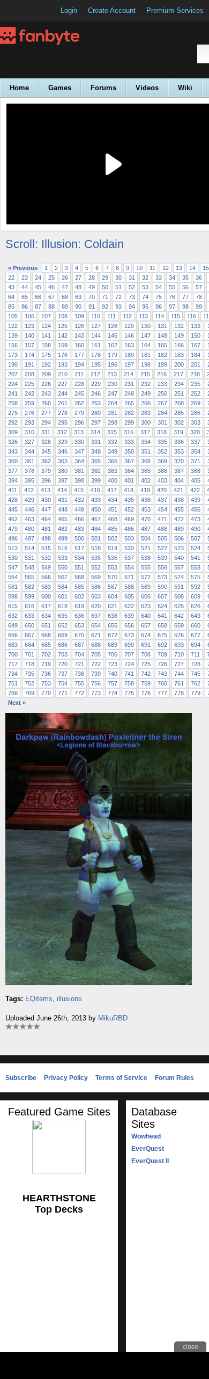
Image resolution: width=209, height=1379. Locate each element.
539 (162, 557)
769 (29, 693)
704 (79, 654)
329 (63, 442)
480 (29, 529)
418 (128, 490)
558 (195, 567)
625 (179, 606)
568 (79, 577)
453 (146, 509)
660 (195, 625)
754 (63, 683)
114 (159, 316)
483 (79, 529)
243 (46, 393)
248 (129, 393)
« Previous (23, 268)
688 (96, 644)
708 (146, 654)
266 (146, 403)
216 (162, 374)
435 (129, 500)
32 (145, 277)
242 (29, 393)
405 (195, 480)
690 (129, 644)
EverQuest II (150, 1161)
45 (38, 287)
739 (96, 673)
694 (195, 644)
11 (152, 268)
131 (162, 326)
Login (69, 10)
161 (96, 345)
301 (162, 422)
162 (112, 345)
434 (112, 500)
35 (185, 277)
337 (195, 442)
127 (96, 326)
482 (63, 529)
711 (195, 654)
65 (24, 297)
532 (46, 557)
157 (29, 345)
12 (165, 268)
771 (63, 693)
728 (195, 664)
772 (79, 693)
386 (162, 471)
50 (105, 287)
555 (146, 567)
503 (129, 538)
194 (79, 364)
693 (179, 644)
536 (112, 557)
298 (112, 422)
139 (13, 335)
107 (46, 316)
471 (162, 519)
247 (112, 393)
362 (46, 461)
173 (13, 355)
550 (63, 567)
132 (179, 326)
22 (11, 277)
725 (146, 664)
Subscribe (20, 1078)
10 (139, 268)
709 (162, 654)
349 (112, 451)
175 (46, 355)
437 (162, 500)
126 (79, 326)
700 (13, 654)
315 (112, 432)
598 (13, 596)
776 (146, 693)
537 (129, 557)
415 (79, 490)
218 (195, 374)
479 (13, 529)
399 (96, 480)
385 (146, 471)
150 (195, 335)
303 (195, 422)
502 (112, 538)
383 (112, 471)
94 (132, 306)
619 (79, 606)
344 (29, 451)
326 (13, 442)
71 (105, 297)
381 (79, 471)
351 (146, 451)
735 (29, 673)
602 (79, 596)
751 (13, 683)
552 (96, 567)
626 (195, 606)
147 (146, 335)
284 (162, 413)
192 (46, 364)
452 (129, 509)
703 (63, 654)
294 (46, 422)
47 (65, 287)
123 (29, 326)
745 (195, 673)
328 (46, 442)
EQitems (39, 999)
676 (179, 635)
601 (63, 596)
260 (46, 403)
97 (172, 306)
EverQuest (147, 1148)
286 (195, 413)
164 (146, 345)
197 (129, 364)
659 (179, 625)
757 (112, 683)
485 (112, 529)
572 (146, 577)
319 (178, 432)
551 (79, 567)
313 (79, 432)
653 (79, 625)
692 (162, 644)
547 (13, 567)
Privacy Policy (66, 1078)
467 (96, 519)
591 (179, 586)
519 (112, 548)
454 (162, 509)
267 (162, 403)
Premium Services (175, 10)
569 (96, 577)
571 (129, 577)
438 (179, 500)
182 (162, 355)
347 (79, 451)
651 (46, 625)
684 (29, 644)
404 (179, 480)
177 (79, 355)
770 (46, 693)
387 (179, 471)
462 (13, 519)
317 (145, 432)
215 (145, 374)
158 (46, 345)
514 (29, 548)
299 (129, 422)
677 (195, 635)
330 (79, 442)
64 (11, 297)
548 (29, 567)
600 (46, 596)
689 (112, 644)
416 (95, 490)
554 (129, 567)
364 (79, 461)
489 (179, 529)
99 (199, 306)
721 (79, 664)
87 (38, 306)
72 (118, 297)
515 (46, 548)
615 (13, 606)
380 (63, 471)
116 (191, 316)
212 (95, 374)
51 (118, 287)
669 (63, 635)
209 (46, 374)
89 (65, 306)
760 (162, 683)
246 (96, 393)
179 (112, 355)
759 (146, 683)
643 (195, 615)
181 (146, 355)
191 (29, 364)
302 (179, 422)
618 (63, 606)
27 (78, 277)
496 (13, 538)
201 (195, 364)
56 (185, 287)
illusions (69, 999)
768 (13, 693)
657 (146, 625)
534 (79, 557)
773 (96, 693)
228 (79, 384)
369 (162, 461)
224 (13, 384)
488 (162, 529)
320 (195, 432)
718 (29, 664)
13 (179, 268)
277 (46, 413)
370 (179, 461)
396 (46, 480)
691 (146, 644)
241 (13, 393)
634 (46, 615)
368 (146, 461)
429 (29, 500)
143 (79, 335)
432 (79, 500)
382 (96, 471)
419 (145, 490)
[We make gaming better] (34, 10)
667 (29, 635)
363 (63, 461)
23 (24, 277)
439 (195, 500)
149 (179, 335)
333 (129, 442)
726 (162, 664)
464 (46, 519)
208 (29, 374)
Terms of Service (121, 1078)
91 (91, 306)
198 (146, 364)
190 (13, 364)
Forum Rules (174, 1078)
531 (29, 557)
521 (146, 548)
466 (79, 519)
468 (112, 519)
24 (38, 277)
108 (63, 316)
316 (128, 432)
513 (13, 548)
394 (13, 480)
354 (195, 451)
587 (112, 586)
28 (91, 277)
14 (192, 268)
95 (145, 306)
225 (29, 384)
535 (96, 557)
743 (162, 673)
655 (112, 625)
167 (195, 345)
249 (146, 393)
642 (179, 615)
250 (162, 393)
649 (13, 625)
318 (162, 432)
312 (62, 432)
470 (146, 519)
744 (179, 673)
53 (145, 287)
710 (179, 654)
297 (96, 422)
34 (172, 277)
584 (63, 586)
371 (195, 461)
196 (112, 364)
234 (179, 384)
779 (195, 693)
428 (13, 500)
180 (129, 355)
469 (129, 519)
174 (29, 355)
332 (112, 442)
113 (143, 316)
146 (129, 335)
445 (13, 509)
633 (29, 615)
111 (111, 316)
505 (162, 538)
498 (46, 538)
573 (162, 577)
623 (146, 606)
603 (96, 596)
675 (162, 635)
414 (62, 490)
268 (179, 403)
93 (118, 306)
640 (146, 615)
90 (78, 306)
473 (195, 519)
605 (129, 596)
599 (29, 596)
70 (91, 297)
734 (13, 673)
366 (112, 461)
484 (96, 529)
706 (112, 654)
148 (162, 335)
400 (112, 480)
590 (162, 586)
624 (162, 606)
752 (29, 683)
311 (45, 432)
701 (29, 654)
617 (46, 606)
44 (24, 287)
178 (96, 355)
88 (51, 306)
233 (162, 384)
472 (179, 519)
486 (129, 529)
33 (158, 277)
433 (96, 500)
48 (78, 287)
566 (46, 577)
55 (172, 287)
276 (29, 413)
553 (112, 567)
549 (46, 567)
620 (96, 606)
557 (179, 567)
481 (46, 529)
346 (63, 451)
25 (51, 277)
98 (185, 306)
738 (79, 673)
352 (162, 451)
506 (179, 538)
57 (199, 287)
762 (195, 683)
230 (112, 384)
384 (129, 471)
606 (146, 596)
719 (46, 664)
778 (179, 693)
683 (13, 644)
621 (112, 606)
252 (195, 393)
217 (178, 374)
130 (146, 326)
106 (29, 316)
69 (78, 297)
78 (199, 297)
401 (129, 480)
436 (146, 500)
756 (96, 683)
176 (63, 355)
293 (29, 422)
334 (146, 442)
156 (13, 345)
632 (13, 615)
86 (24, 306)
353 (179, 451)
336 (179, 442)
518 (96, 548)
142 (63, 335)
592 (195, 586)
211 (79, 374)
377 (13, 471)
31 (132, 277)
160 (79, 345)
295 (63, 422)
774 (112, 693)
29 (105, 277)
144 (96, 335)
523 (179, 548)
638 (112, 615)
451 (112, 509)
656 (129, 625)
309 (13, 432)
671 (96, 635)
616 (29, 606)
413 (45, 490)
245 (79, 393)
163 (129, 345)
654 (96, 625)
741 (129, 673)
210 (63, 374)
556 (162, 567)
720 (63, 664)
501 (96, 538)
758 (129, 683)
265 (129, 403)
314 (95, 432)
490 (195, 529)
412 (29, 490)
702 (46, 654)
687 (79, 644)
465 (63, 519)
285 (179, 413)
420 (162, 490)
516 (63, 548)
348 (96, 451)
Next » (17, 702)
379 (46, 471)
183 (179, 355)
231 (129, 384)
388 (195, 471)
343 (13, 451)
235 (195, 384)
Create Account (112, 10)
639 (129, 615)
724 (129, 664)
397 (63, 480)
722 (96, 664)
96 (158, 306)
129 (129, 326)
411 (12, 490)
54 (158, 287)
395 (29, 480)
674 (146, 635)
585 (79, 586)
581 (13, 586)
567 (63, 577)
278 (63, 413)
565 (29, 577)
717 (13, 664)
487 (146, 529)
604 (112, 596)
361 (29, 461)
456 (195, 509)
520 (129, 548)
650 (29, 625)
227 (63, 384)
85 (11, 306)
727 (179, 664)
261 (63, 403)
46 (51, 287)
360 (13, 461)
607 (162, 596)
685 (46, 644)
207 (13, 374)
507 (195, 538)
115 (175, 316)
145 (112, 335)
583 (46, 586)
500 (79, 538)
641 (162, 615)
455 (179, 509)
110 (95, 316)
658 (162, 625)
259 (29, 403)
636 (79, 615)
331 (96, 442)
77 (185, 297)
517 (79, 548)
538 (146, 557)
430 (46, 500)
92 (105, 306)
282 (129, 413)
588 (129, 586)
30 (118, 277)
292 (13, 422)
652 (63, 625)
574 (179, 577)
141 (46, 335)
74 (145, 297)
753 (46, 683)
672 (112, 635)
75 (158, 297)
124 (46, 326)
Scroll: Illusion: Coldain (64, 244)
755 (79, 683)
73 (132, 297)
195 (96, 364)
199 (162, 364)
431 (63, 500)
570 (112, 577)
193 (63, 364)
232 (146, 384)
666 (13, 635)
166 (179, 345)
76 (172, 297)
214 (128, 374)
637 (96, 615)
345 (46, 451)
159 (63, 345)
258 (13, 403)
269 (195, 403)
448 (63, 509)
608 (179, 596)
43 (11, 287)
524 (195, 548)
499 (63, 538)
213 (112, 374)
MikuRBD (113, 1018)
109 (79, 316)
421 (178, 490)
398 (79, 480)
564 (13, 577)
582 (29, 586)
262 (79, 403)
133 (195, 326)
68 (65, 297)
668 (46, 635)
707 (129, 654)
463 (29, 519)
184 (195, 355)
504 (146, 538)
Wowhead (146, 1136)
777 (162, 693)
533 (63, 557)
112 (127, 316)
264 (112, 403)
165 (162, 345)
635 (63, 615)
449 (79, 509)
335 (162, 442)
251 (179, 393)
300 (146, 422)
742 (146, 673)
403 (162, 480)
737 (63, 673)
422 (195, 490)
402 (146, 480)
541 (195, 557)
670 (79, 635)
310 (29, 432)
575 (195, 577)
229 (96, 384)
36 (199, 277)
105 (13, 316)
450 (96, 509)
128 (112, 326)
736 (46, 673)
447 (46, 509)
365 (96, 461)
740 (112, 673)
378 (29, 471)
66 (38, 297)
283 (146, 413)
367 (129, 461)
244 (63, 393)
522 (162, 548)
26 (65, 277)
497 (29, 538)
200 (179, 364)
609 (195, 596)
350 (129, 451)
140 (29, 335)
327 (29, 442)
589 (146, 586)
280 (96, 413)
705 (96, 654)
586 (96, 586)
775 (129, 693)
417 (112, 490)
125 (63, 326)
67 (51, 297)
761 (179, 683)
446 (29, 509)
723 (112, 664)
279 (79, 413)
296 (79, 422)
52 (132, 287)
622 (129, 606)
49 (91, 287)
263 (96, 403)
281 (112, 413)
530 (13, 557)
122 (13, 326)
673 (129, 635)
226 (46, 384)
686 (63, 644)
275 (13, 413)
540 (179, 557)
